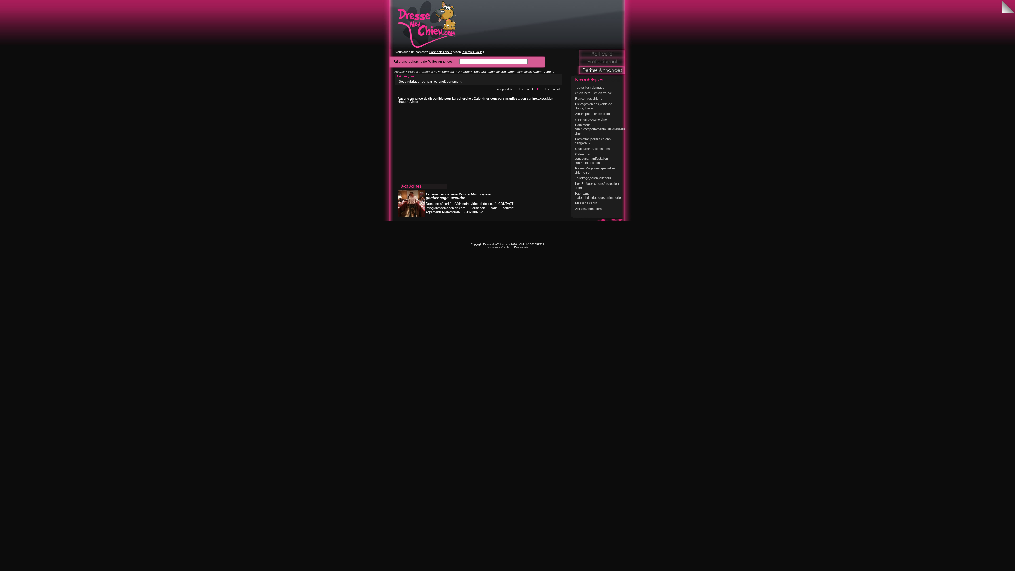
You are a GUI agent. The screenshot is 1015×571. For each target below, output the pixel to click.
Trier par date (504, 89)
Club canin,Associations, (593, 149)
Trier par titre (527, 89)
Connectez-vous (440, 52)
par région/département (444, 82)
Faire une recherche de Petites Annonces (423, 61)
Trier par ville (553, 89)
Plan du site (521, 247)
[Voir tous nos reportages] (493, 217)
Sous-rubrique (409, 82)
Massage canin (586, 203)
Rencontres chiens (588, 98)
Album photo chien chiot (592, 114)
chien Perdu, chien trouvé (593, 93)
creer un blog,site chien (592, 119)
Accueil (399, 72)
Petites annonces (420, 72)
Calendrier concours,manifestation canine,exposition (591, 159)
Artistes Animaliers (588, 209)
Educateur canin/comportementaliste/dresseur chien (600, 129)
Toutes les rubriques (589, 87)
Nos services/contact (499, 247)
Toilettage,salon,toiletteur (593, 178)
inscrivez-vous (472, 52)
